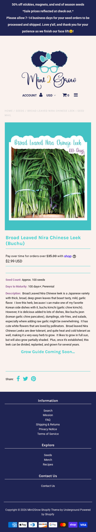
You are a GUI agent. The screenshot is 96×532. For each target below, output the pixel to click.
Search (48, 410)
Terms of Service (48, 434)
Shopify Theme (50, 509)
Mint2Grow (34, 509)
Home (9, 110)
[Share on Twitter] (25, 379)
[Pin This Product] (33, 379)
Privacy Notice (48, 429)
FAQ (47, 419)
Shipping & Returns (48, 424)
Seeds (20, 110)
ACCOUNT (30, 95)
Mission (48, 415)
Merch (48, 459)
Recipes (48, 464)
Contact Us (48, 486)
